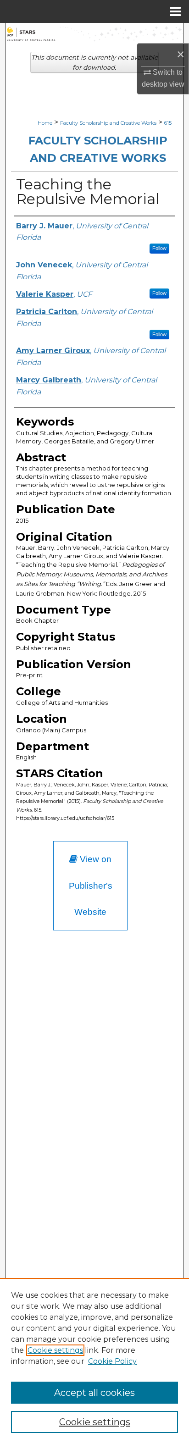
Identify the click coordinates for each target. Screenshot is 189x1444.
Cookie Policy (112, 1361)
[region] (94, 1361)
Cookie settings (55, 1350)
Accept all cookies (94, 1392)
